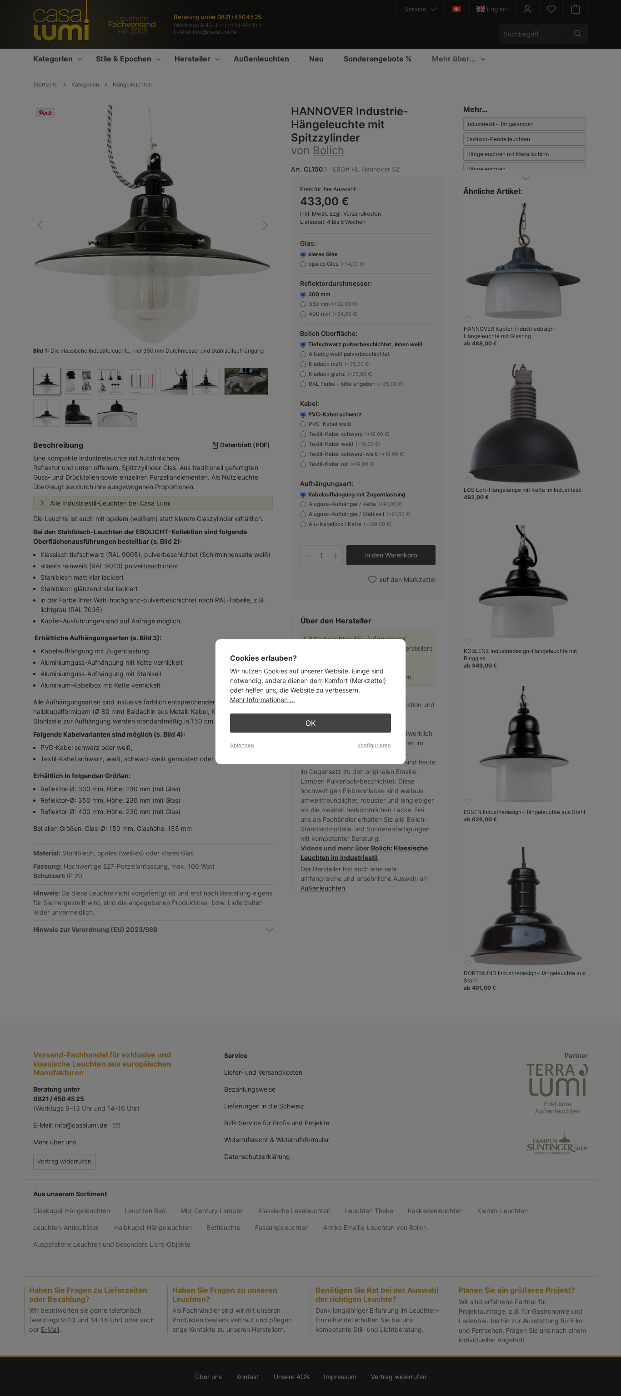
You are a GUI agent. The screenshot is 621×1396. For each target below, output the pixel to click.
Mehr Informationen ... (262, 699)
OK (310, 723)
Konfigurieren (374, 745)
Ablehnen (242, 745)
